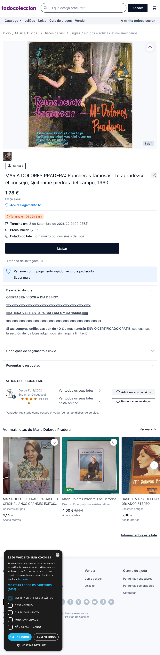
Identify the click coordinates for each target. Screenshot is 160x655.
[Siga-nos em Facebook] (70, 602)
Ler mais (23, 579)
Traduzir (17, 166)
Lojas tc (90, 585)
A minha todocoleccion (138, 21)
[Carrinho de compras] (154, 7)
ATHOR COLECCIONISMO (24, 381)
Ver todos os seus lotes (76, 390)
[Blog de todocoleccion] (111, 602)
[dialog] (33, 600)
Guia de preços (60, 21)
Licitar (62, 248)
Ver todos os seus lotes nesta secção (76, 400)
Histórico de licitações (22, 261)
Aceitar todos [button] (19, 637)
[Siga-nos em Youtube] (95, 602)
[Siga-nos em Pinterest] (87, 602)
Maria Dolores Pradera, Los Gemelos (89, 499)
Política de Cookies (77, 616)
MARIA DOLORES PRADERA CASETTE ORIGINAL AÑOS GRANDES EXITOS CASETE (31, 501)
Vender (80, 21)
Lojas (42, 21)
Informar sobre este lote (139, 535)
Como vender (93, 578)
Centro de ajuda (135, 571)
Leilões (30, 21)
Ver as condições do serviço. (80, 412)
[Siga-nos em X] (78, 602)
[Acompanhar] (150, 47)
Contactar (129, 592)
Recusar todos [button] (46, 637)
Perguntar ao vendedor (136, 401)
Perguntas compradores (138, 585)
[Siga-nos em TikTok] (103, 602)
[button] (80, 290)
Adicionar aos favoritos (136, 392)
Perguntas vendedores (137, 578)
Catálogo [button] (12, 21)
